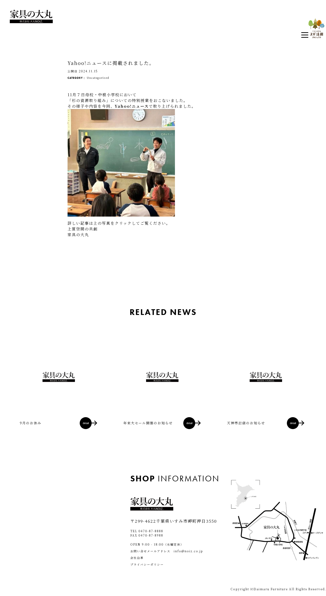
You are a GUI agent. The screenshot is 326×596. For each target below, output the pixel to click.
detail (86, 423)
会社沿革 (137, 558)
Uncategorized (98, 78)
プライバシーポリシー (147, 564)
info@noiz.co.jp (188, 551)
